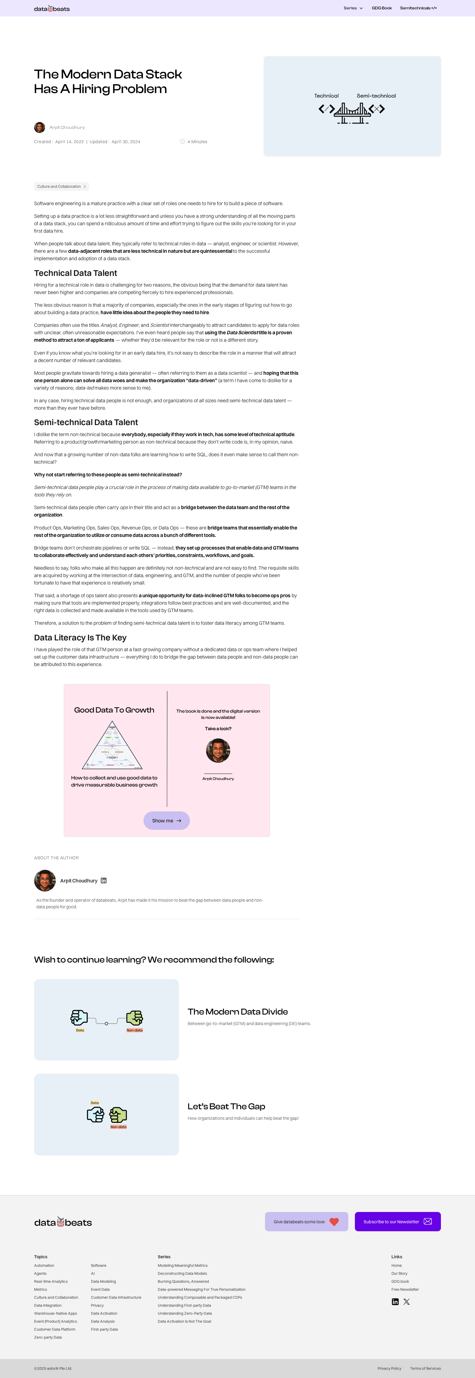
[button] (353, 8)
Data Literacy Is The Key (372, 238)
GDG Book (382, 8)
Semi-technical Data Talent (375, 227)
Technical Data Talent (370, 216)
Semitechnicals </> (418, 8)
